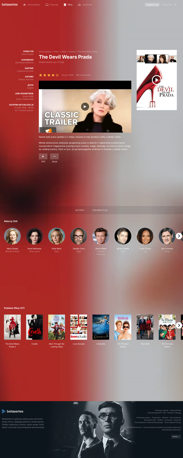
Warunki (165, 418)
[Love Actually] (78, 327)
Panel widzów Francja (172, 422)
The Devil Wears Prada (88, 51)
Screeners (168, 420)
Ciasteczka (156, 418)
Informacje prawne (143, 418)
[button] (12, 242)
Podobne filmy (100, 210)
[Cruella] (34, 327)
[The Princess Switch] (167, 327)
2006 (64, 51)
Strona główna (45, 51)
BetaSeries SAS (150, 420)
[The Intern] (145, 327)
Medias (160, 420)
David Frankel (27, 54)
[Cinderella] (100, 327)
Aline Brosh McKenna (24, 62)
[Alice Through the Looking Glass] (56, 327)
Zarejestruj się (152, 4)
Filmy (56, 51)
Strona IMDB (28, 96)
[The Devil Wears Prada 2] (12, 327)
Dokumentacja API (155, 413)
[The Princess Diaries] (123, 327)
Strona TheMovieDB (24, 99)
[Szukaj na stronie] (175, 4)
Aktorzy (79, 210)
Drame (72, 51)
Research (177, 420)
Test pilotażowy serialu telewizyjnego (149, 422)
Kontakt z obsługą (174, 413)
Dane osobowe (175, 418)
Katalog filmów (175, 410)
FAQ (164, 413)
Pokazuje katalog (161, 410)
